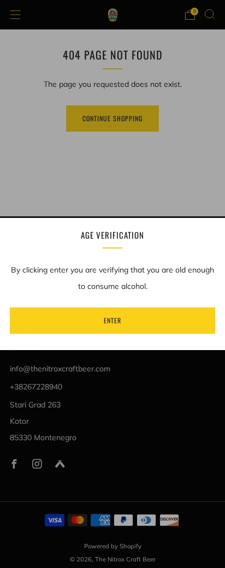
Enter (112, 320)
